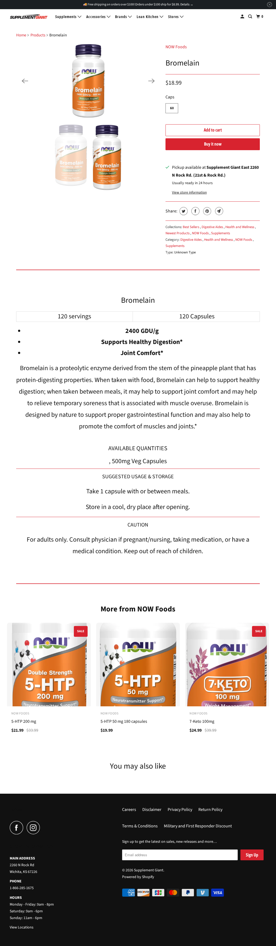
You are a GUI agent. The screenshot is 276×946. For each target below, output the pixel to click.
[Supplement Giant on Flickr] (45, 827)
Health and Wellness (240, 227)
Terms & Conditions (140, 826)
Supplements (66, 16)
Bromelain (182, 63)
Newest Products (177, 233)
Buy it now (213, 144)
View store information (189, 192)
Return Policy (210, 810)
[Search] (250, 16)
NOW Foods (176, 47)
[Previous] (25, 81)
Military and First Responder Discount (198, 826)
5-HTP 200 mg (23, 721)
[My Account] (242, 16)
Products (37, 35)
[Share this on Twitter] (183, 211)
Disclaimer (151, 810)
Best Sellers (191, 227)
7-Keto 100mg (201, 721)
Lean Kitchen (148, 16)
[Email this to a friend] (218, 211)
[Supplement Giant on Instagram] (35, 827)
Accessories (96, 16)
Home (21, 35)
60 (172, 108)
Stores (174, 16)
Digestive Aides (213, 227)
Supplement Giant (148, 870)
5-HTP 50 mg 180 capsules (124, 721)
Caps (169, 97)
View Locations (21, 927)
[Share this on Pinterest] (206, 211)
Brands (121, 16)
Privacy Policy (180, 810)
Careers (129, 810)
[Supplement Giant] (29, 16)
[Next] (151, 81)
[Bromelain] (88, 81)
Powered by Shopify (138, 877)
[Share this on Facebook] (194, 211)
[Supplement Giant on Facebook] (18, 827)
